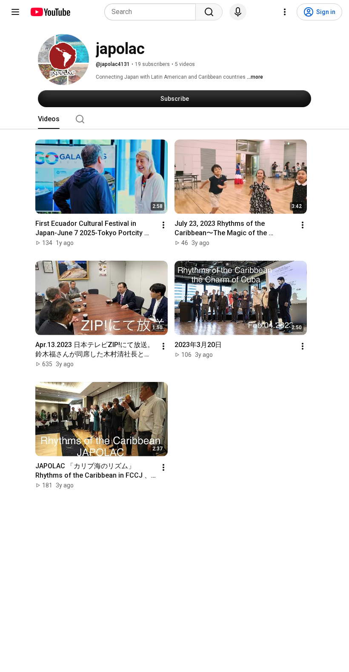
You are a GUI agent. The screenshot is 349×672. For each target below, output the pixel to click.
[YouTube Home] (50, 12)
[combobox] (153, 12)
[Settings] (285, 12)
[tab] (49, 119)
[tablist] (174, 119)
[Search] (209, 11)
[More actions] (163, 224)
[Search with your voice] (237, 11)
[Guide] (15, 12)
